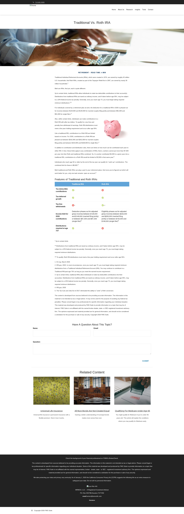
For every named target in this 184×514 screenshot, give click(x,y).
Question (36, 342)
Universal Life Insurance (51, 411)
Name (35, 328)
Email (96, 328)
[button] (121, 9)
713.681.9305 (40, 2)
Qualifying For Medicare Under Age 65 (132, 411)
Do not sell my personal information (99, 480)
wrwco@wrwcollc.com (94, 496)
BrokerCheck (113, 458)
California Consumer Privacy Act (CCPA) (102, 477)
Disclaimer (92, 500)
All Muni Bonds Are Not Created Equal (92, 411)
